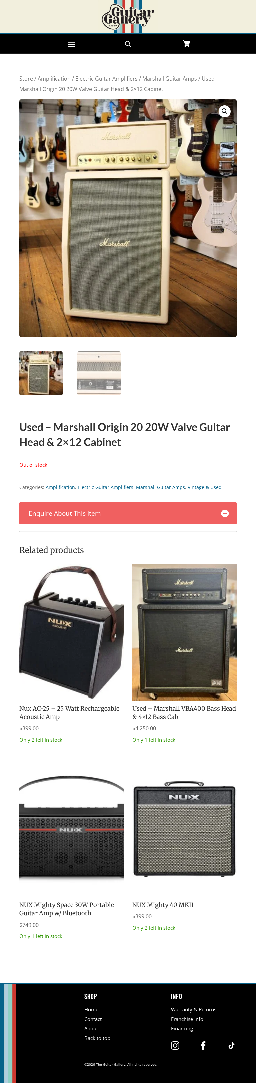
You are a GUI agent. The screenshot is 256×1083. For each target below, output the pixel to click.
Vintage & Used (205, 487)
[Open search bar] (128, 43)
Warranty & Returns (193, 1009)
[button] (225, 111)
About (91, 1028)
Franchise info (187, 1019)
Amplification (54, 78)
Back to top (97, 1038)
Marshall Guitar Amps (169, 78)
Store (26, 78)
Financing (182, 1028)
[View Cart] (186, 44)
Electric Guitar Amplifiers (106, 78)
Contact (93, 1019)
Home (91, 1009)
